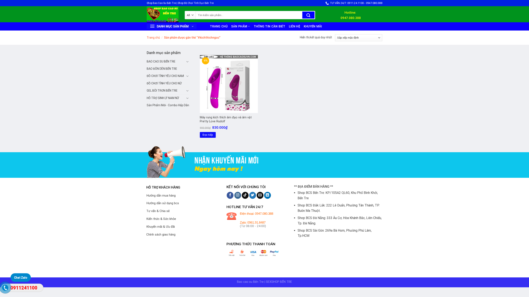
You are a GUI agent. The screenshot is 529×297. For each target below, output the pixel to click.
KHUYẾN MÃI (313, 26)
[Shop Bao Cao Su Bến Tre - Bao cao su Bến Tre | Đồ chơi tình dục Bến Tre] (163, 14)
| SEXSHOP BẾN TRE (278, 282)
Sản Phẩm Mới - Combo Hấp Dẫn (168, 105)
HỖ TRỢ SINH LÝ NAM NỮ (163, 98)
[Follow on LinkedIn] (267, 195)
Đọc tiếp (208, 134)
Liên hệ (294, 26)
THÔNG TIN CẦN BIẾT (269, 26)
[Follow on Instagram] (237, 195)
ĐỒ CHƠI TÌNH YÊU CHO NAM (165, 76)
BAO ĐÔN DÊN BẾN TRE (162, 68)
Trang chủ (219, 26)
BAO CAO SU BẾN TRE (161, 61)
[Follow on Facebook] (230, 195)
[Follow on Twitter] (252, 195)
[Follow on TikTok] (245, 195)
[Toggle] (187, 61)
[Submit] (308, 15)
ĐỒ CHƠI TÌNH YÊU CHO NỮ (164, 83)
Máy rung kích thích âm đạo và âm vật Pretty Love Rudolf (226, 119)
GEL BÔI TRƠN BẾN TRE (162, 90)
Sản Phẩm (239, 26)
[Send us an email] (260, 195)
